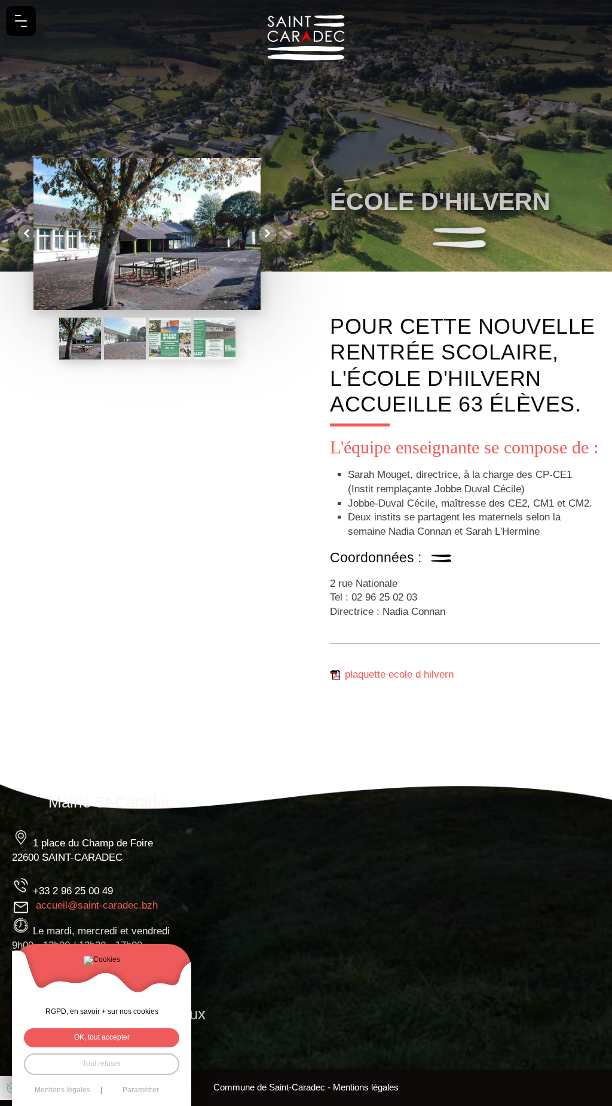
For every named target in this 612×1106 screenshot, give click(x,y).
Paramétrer (141, 1090)
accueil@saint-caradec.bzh (97, 905)
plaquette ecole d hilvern (399, 674)
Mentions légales (366, 1087)
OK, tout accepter (102, 1037)
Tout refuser (101, 1063)
